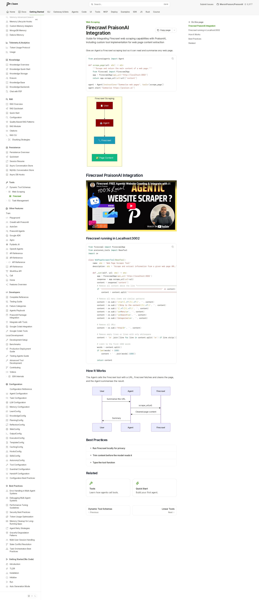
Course (156, 12)
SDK (135, 12)
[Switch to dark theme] (35, 596)
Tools (97, 12)
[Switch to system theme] (29, 596)
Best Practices (195, 39)
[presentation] (20, 303)
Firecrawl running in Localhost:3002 (204, 30)
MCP (105, 12)
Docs (24, 12)
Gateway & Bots (61, 12)
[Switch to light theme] (32, 596)
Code (84, 12)
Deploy (114, 12)
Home (12, 12)
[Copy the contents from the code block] (172, 58)
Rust (148, 12)
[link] (108, 488)
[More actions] (174, 30)
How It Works (194, 34)
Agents (75, 12)
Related (192, 43)
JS (141, 12)
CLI (48, 12)
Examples (125, 12)
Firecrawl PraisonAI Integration (202, 26)
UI (91, 12)
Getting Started (37, 12)
